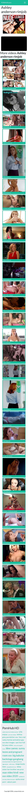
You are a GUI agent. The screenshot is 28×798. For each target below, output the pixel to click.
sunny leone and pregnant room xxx (13, 752)
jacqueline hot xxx (11, 767)
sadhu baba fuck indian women (10, 732)
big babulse (18, 755)
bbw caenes (12, 748)
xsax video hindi (10, 772)
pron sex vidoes (12, 734)
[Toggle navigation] (25, 2)
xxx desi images (8, 742)
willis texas (12, 764)
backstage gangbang (12, 759)
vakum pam (11, 782)
